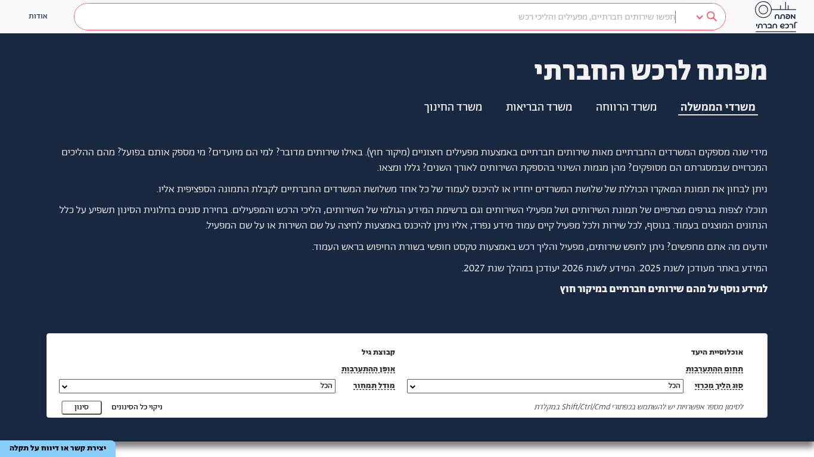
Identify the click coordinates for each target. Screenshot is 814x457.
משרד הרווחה (626, 107)
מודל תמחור (374, 386)
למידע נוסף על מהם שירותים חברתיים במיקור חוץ (664, 289)
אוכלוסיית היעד (717, 352)
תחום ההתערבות (714, 369)
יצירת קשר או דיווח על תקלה (58, 448)
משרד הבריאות (539, 107)
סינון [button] (81, 407)
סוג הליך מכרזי (719, 386)
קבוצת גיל (378, 352)
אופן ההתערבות (368, 369)
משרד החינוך (453, 107)
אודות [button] (38, 16)
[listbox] (705, 17)
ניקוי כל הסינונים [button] (137, 407)
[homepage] (776, 16)
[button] (545, 386)
